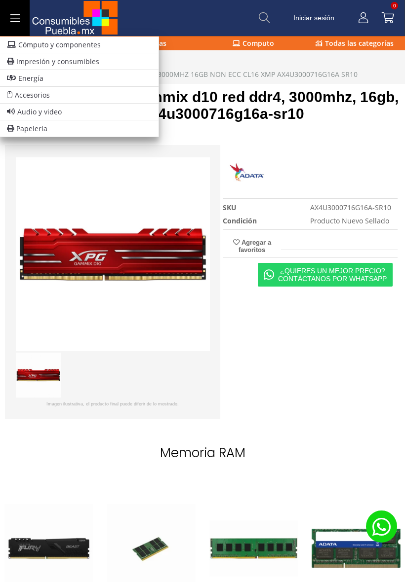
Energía (30, 78)
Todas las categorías (359, 43)
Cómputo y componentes (59, 44)
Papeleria (31, 128)
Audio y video (39, 111)
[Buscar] (264, 18)
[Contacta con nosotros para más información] (381, 526)
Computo (258, 43)
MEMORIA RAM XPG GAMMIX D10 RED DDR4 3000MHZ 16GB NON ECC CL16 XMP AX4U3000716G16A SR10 (184, 74)
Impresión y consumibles (57, 61)
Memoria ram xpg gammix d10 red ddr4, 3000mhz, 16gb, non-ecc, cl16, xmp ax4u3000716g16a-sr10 (202, 105)
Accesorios (32, 95)
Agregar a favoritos (255, 246)
